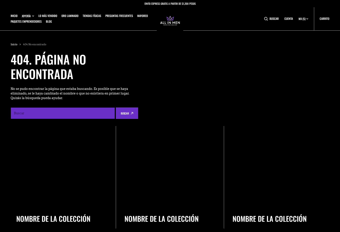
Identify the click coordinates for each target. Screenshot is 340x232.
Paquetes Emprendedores (26, 21)
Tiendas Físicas (92, 16)
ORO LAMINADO (69, 16)
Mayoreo (142, 16)
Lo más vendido (47, 16)
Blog (49, 21)
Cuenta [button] (288, 19)
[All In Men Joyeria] (170, 19)
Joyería (26, 16)
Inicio (14, 16)
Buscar (274, 19)
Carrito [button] (324, 18)
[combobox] (63, 113)
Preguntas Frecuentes (119, 16)
